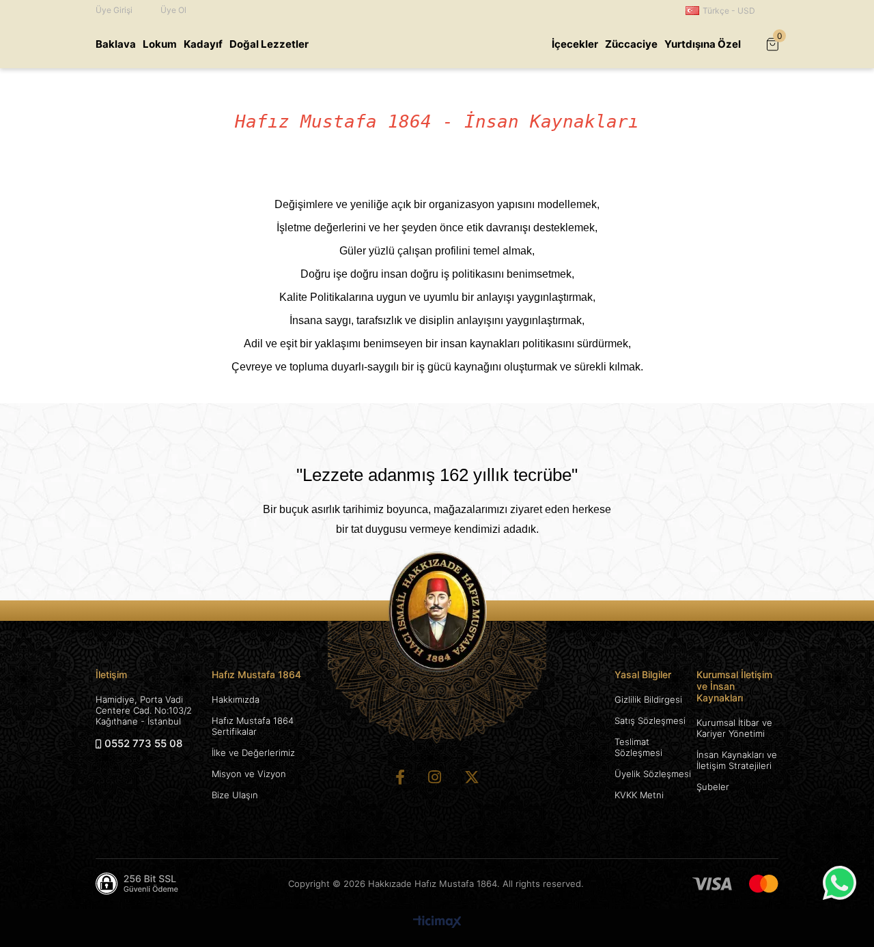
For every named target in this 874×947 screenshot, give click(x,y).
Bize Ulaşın (235, 794)
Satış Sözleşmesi (650, 720)
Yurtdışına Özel (702, 44)
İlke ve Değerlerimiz (253, 752)
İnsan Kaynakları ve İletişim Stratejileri (736, 760)
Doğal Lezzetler (269, 44)
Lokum (160, 44)
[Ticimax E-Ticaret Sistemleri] (437, 923)
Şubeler (712, 786)
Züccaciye (631, 44)
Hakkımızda (235, 699)
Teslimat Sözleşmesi (638, 747)
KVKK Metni (639, 794)
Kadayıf (203, 44)
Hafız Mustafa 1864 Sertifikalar (253, 726)
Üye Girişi (114, 10)
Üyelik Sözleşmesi (653, 773)
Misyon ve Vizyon (249, 773)
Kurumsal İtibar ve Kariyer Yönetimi (734, 728)
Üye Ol (173, 10)
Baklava (116, 44)
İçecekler (575, 44)
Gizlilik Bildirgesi (648, 699)
